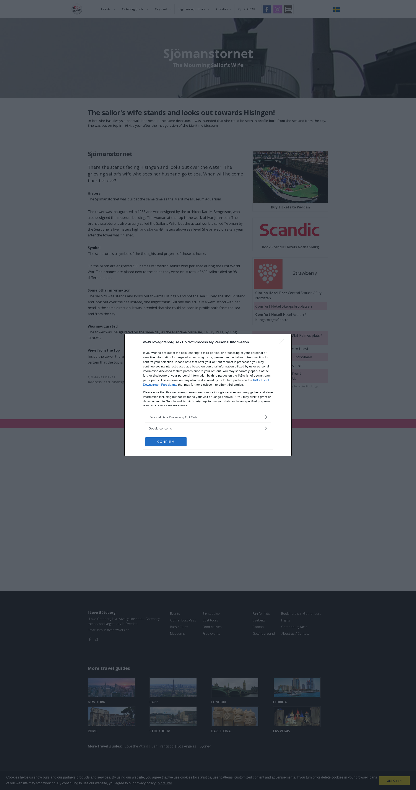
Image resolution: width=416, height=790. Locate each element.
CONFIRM (166, 441)
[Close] (283, 342)
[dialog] (208, 395)
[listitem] (208, 417)
